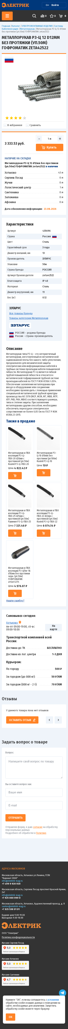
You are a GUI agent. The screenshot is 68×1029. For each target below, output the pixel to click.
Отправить (15, 817)
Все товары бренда (20, 313)
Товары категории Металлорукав (28, 318)
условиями (53, 999)
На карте (53, 627)
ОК (10, 1017)
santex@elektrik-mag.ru (14, 906)
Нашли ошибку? (15, 600)
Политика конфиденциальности (18, 937)
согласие (37, 827)
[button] (49, 720)
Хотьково (12, 622)
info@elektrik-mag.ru (12, 880)
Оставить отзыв (20, 720)
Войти (55, 5)
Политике (41, 833)
